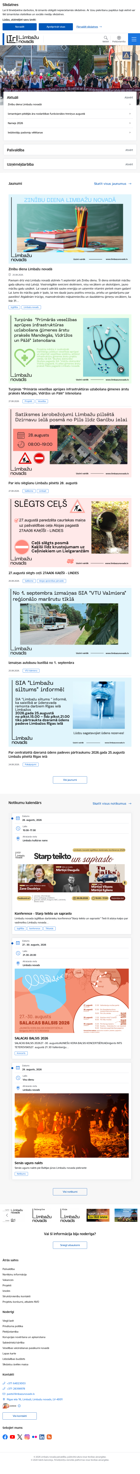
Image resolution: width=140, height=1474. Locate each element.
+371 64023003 (16, 1383)
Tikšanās (49, 928)
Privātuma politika (13, 1326)
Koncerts (21, 1053)
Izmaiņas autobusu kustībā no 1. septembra (41, 663)
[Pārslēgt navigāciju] (134, 39)
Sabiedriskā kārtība (13, 1342)
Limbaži (42, 491)
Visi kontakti (20, 1416)
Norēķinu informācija (15, 1274)
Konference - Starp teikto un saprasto (43, 913)
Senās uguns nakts (29, 1163)
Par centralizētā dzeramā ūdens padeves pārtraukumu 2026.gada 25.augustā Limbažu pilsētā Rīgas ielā (67, 754)
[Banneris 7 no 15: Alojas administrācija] (42, 1215)
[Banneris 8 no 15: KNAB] (70, 1215)
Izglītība (14, 307)
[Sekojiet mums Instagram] (27, 1436)
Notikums (21, 1174)
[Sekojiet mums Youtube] (12, 1437)
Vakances (8, 1280)
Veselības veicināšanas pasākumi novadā (26, 1348)
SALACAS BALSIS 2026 (31, 1038)
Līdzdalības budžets (14, 1359)
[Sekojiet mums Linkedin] (41, 1437)
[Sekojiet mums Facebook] (5, 1437)
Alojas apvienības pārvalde (51, 581)
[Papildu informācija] (19, 1406)
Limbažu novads (31, 307)
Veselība (42, 401)
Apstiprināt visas (56, 26)
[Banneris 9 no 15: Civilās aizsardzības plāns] (98, 1215)
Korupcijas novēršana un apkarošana (24, 1337)
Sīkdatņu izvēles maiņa (15, 1364)
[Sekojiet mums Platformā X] (19, 1437)
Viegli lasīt (8, 1320)
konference (34, 928)
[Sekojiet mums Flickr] (34, 1437)
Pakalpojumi (30, 764)
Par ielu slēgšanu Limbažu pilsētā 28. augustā (43, 483)
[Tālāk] (133, 1215)
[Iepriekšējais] (7, 1215)
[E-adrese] (9, 1406)
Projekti (28, 401)
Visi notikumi (70, 1191)
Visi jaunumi (70, 779)
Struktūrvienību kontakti (16, 1296)
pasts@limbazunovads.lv (21, 1394)
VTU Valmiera (31, 670)
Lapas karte (9, 1353)
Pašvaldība (9, 1269)
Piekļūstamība (10, 1331)
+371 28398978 (16, 1388)
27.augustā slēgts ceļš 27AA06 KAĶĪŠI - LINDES (44, 573)
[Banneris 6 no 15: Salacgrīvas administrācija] (14, 1215)
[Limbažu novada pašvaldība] (24, 39)
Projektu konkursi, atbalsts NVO (21, 1301)
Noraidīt (19, 26)
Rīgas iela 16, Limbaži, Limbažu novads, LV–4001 (35, 1399)
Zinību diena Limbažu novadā (30, 269)
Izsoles (6, 1290)
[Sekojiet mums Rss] (49, 1436)
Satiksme (29, 491)
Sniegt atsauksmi (70, 1245)
